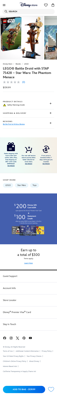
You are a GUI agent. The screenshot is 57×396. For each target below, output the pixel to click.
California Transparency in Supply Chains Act (19, 371)
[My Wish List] (46, 5)
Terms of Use (8, 351)
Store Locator (9, 300)
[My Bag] (53, 5)
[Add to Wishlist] (51, 389)
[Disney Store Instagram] (11, 338)
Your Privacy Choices (34, 356)
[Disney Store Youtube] (30, 338)
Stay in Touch (9, 324)
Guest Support (10, 276)
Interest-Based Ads (10, 366)
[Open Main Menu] (4, 5)
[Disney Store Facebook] (4, 338)
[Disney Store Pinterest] (24, 338)
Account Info (9, 288)
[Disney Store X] (17, 338)
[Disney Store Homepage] (28, 5)
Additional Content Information (27, 351)
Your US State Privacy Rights (13, 356)
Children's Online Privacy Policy (14, 361)
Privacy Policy (47, 351)
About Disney (34, 361)
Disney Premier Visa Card (17, 312)
